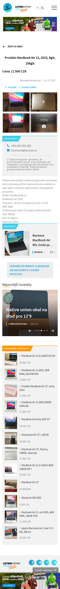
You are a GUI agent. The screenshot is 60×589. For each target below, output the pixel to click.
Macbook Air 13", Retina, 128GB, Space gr (33, 451)
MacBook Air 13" (30, 482)
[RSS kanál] (54, 562)
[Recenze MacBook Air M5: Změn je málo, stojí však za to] (17, 243)
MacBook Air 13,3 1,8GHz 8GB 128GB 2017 (36, 467)
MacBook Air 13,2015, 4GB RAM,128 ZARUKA (34, 372)
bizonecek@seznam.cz (24, 150)
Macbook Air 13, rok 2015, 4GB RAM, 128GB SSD (36, 514)
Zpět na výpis (15, 46)
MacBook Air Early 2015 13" (36, 419)
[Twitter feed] (39, 562)
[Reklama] (30, 581)
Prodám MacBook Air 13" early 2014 (36, 388)
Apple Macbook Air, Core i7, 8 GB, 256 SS (36, 530)
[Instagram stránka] (46, 562)
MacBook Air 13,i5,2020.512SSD (38, 355)
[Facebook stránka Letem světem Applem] (31, 562)
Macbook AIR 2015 (31, 497)
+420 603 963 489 (21, 145)
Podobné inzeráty (17, 348)
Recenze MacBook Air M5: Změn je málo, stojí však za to (43, 240)
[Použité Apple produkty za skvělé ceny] (17, 7)
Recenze (38, 252)
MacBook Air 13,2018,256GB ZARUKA (35, 404)
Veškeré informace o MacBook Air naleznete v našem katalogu (29, 270)
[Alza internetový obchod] (30, 23)
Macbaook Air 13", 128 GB (35, 434)
